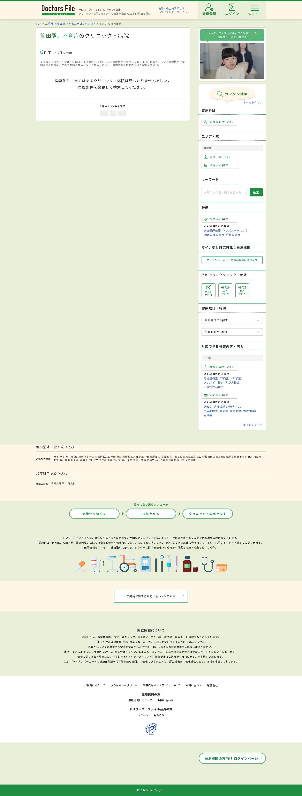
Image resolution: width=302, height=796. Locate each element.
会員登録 (159, 715)
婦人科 (71, 483)
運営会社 (212, 685)
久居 (187, 460)
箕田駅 (61, 23)
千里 (129, 460)
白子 (109, 460)
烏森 (124, 456)
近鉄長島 (191, 456)
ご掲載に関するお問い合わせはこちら (151, 596)
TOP (38, 23)
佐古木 (170, 456)
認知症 (208, 406)
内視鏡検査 (211, 378)
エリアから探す (221, 157)
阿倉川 (249, 456)
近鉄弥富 (180, 456)
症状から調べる (94, 514)
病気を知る (151, 514)
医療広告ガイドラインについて (161, 685)
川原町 (257, 456)
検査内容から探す (222, 367)
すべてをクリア (253, 102)
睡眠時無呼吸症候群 (243, 411)
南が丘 (180, 460)
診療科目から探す (222, 122)
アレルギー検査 (214, 382)
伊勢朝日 (207, 456)
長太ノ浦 (88, 460)
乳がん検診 (232, 382)
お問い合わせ (194, 685)
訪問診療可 (233, 235)
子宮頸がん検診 (214, 387)
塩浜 (70, 460)
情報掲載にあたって (140, 700)
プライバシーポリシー (124, 685)
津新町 (172, 460)
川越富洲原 (219, 456)
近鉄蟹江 (155, 456)
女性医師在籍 (212, 230)
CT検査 (224, 378)
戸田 (147, 456)
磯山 (124, 460)
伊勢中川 (68, 456)
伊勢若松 (92, 456)
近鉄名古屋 (104, 456)
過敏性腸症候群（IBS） (229, 406)
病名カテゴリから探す (82, 23)
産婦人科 (56, 483)
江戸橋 (164, 460)
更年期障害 (211, 411)
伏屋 (141, 456)
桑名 (56, 456)
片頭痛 (208, 415)
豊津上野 (138, 460)
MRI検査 (236, 378)
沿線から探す (219, 165)
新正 (56, 460)
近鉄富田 (231, 456)
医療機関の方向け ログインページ (231, 758)
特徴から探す (219, 219)
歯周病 (224, 411)
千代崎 (103, 460)
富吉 (163, 456)
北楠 (76, 460)
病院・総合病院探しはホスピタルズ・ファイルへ (174, 10)
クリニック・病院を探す (207, 514)
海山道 (63, 460)
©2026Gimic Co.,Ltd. (151, 790)
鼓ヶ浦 (117, 460)
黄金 (119, 456)
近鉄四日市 (80, 456)
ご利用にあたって (94, 685)
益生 (199, 456)
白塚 (146, 460)
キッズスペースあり (235, 230)
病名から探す (219, 395)
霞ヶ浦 (240, 456)
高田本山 (154, 460)
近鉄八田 (133, 456)
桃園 (193, 460)
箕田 (95, 460)
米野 (113, 456)
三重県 (49, 23)
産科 (64, 483)
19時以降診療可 (214, 235)
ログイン (143, 715)
